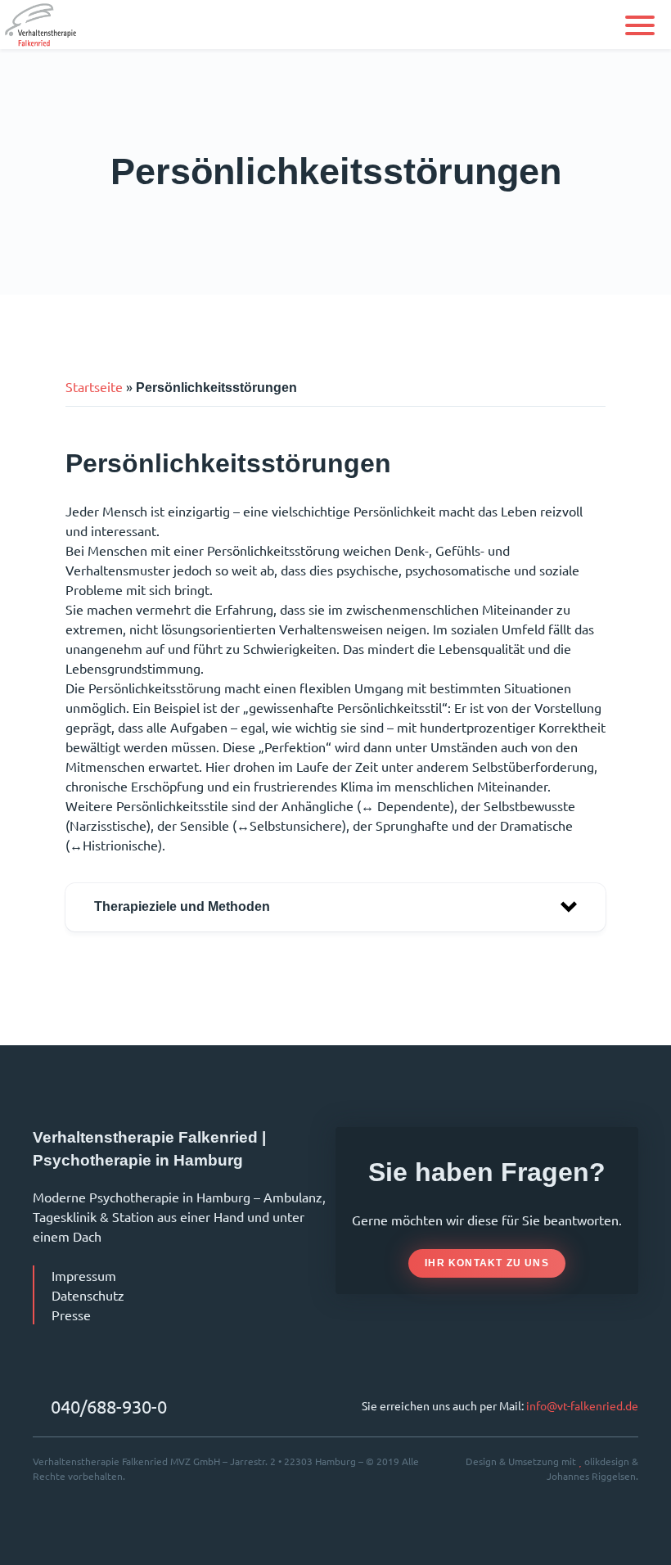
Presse (71, 1314)
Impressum (84, 1275)
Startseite (94, 386)
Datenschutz (88, 1295)
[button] (640, 25)
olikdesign (606, 1461)
